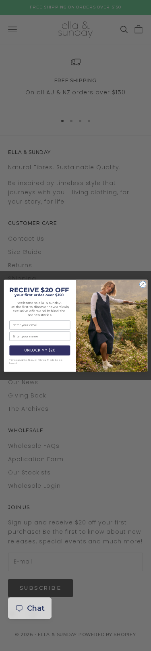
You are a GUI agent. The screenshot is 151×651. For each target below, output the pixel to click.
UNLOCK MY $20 (39, 350)
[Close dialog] (142, 284)
